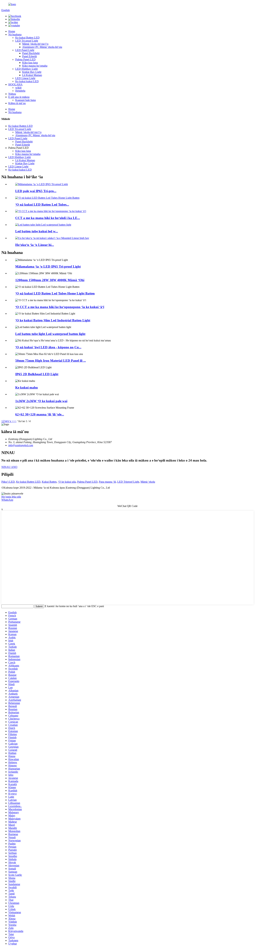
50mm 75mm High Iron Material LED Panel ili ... (50, 360)
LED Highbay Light (26, 68)
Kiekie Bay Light (31, 71)
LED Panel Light (24, 50)
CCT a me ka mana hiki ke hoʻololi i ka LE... (47, 218)
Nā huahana (15, 34)
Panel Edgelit (29, 56)
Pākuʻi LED (8, 481)
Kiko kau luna (30, 62)
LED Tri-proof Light (26, 40)
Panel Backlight (31, 53)
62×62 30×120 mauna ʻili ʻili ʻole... (39, 414)
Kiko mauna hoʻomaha (34, 65)
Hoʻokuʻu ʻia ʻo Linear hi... (34, 245)
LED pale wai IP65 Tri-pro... (35, 191)
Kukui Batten (49, 481)
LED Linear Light (25, 78)
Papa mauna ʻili (107, 481)
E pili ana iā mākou (18, 96)
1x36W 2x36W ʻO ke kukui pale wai (41, 401)
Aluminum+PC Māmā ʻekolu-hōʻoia (42, 46)
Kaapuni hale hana (25, 100)
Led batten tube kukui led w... (36, 231)
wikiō (18, 87)
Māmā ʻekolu (148, 481)
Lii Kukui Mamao (32, 75)
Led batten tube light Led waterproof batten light (50, 334)
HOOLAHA (15, 84)
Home (11, 31)
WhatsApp (7, 499)
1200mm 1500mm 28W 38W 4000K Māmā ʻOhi (49, 280)
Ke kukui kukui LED (27, 81)
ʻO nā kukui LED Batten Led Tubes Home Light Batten (55, 293)
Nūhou (12, 93)
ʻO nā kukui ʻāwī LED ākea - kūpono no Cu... (48, 347)
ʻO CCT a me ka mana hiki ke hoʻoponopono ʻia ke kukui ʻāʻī (59, 307)
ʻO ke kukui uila (67, 481)
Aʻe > (10, 421)
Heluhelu (20, 90)
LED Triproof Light (128, 481)
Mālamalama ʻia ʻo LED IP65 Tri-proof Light (48, 266)
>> (14, 421)
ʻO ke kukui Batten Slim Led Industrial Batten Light (52, 320)
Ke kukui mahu (26, 387)
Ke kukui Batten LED (27, 37)
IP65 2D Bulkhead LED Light (36, 374)
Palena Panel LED (25, 59)
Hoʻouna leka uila (11, 496)
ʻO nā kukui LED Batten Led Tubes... (42, 204)
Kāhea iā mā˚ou (17, 103)
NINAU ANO (9, 466)
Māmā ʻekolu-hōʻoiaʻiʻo (35, 43)
